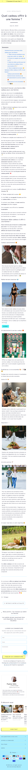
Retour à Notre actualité (15, 603)
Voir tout (14, 729)
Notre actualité (16, 11)
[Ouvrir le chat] (25, 653)
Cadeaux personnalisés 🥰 (14, 74)
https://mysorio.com (15, 687)
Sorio (11, 765)
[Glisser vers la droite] (25, 1)
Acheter (5, 326)
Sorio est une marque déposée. (14, 766)
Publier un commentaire (14, 656)
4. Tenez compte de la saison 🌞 (15, 68)
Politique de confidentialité (9, 663)
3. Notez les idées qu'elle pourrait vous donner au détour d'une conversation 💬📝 (16, 64)
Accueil (9, 11)
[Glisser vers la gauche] (2, 1)
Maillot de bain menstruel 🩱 (15, 76)
